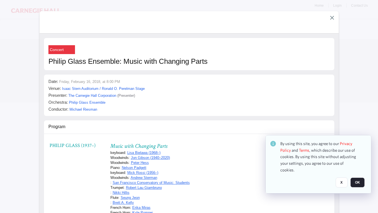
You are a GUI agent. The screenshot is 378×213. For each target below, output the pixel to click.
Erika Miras (141, 208)
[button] (332, 17)
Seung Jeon (130, 198)
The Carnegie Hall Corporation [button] (92, 95)
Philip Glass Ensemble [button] (87, 102)
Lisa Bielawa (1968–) (143, 153)
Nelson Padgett (134, 168)
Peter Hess (140, 163)
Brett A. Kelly (123, 203)
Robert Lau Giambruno (144, 188)
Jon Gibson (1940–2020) (150, 158)
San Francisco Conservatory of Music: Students (151, 183)
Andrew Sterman (144, 178)
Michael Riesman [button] (83, 109)
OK (357, 183)
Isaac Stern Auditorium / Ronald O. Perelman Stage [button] (103, 89)
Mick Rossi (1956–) (142, 173)
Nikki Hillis (121, 193)
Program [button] (56, 126)
